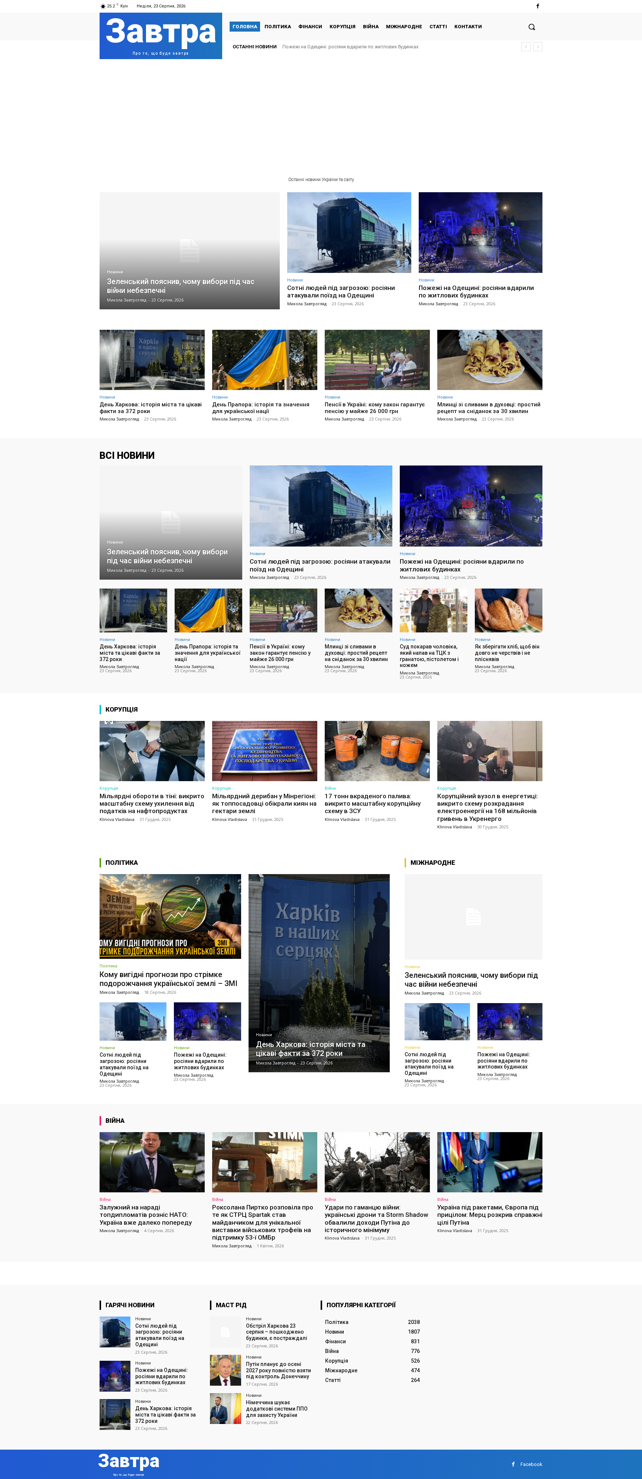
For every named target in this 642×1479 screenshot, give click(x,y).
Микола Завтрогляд (307, 303)
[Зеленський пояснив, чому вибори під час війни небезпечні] (190, 250)
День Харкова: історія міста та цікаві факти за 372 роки (345, 46)
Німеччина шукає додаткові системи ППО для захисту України (277, 1408)
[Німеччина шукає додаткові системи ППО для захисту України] (225, 1408)
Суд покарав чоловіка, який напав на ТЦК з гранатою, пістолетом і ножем (429, 656)
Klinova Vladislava (117, 819)
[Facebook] (537, 6)
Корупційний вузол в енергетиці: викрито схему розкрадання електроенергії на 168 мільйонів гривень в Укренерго (487, 807)
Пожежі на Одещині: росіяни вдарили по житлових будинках (476, 291)
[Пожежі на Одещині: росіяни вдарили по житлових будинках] (481, 232)
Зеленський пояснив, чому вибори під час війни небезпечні (471, 980)
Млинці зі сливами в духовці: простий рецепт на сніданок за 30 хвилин (489, 408)
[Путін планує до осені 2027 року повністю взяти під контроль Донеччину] (225, 1370)
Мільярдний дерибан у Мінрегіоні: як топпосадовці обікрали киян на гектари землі (264, 803)
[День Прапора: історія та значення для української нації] (264, 360)
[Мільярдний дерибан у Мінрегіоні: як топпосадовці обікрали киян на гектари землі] (264, 751)
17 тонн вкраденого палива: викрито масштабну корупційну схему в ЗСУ (373, 803)
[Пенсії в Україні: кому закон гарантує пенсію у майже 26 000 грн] (377, 360)
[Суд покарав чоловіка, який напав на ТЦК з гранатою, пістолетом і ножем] (433, 610)
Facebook (531, 1464)
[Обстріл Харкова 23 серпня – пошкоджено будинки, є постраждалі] (225, 1332)
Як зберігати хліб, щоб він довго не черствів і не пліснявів (507, 653)
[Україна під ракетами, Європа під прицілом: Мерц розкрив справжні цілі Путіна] (489, 1162)
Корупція (109, 788)
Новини (115, 272)
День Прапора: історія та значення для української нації (260, 408)
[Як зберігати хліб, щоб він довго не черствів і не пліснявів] (508, 610)
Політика (108, 966)
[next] (537, 46)
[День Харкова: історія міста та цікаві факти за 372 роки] (152, 360)
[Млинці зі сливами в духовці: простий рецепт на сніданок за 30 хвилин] (489, 360)
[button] (531, 27)
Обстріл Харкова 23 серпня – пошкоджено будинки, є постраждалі (276, 1332)
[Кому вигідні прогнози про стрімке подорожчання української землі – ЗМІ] (170, 916)
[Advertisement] (321, 115)
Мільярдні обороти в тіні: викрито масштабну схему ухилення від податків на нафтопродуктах (152, 803)
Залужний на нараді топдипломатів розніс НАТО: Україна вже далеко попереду (146, 1215)
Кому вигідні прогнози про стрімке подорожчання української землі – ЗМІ (168, 979)
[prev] (526, 46)
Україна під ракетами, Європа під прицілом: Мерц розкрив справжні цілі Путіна (489, 1215)
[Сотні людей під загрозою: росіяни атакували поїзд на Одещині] (349, 232)
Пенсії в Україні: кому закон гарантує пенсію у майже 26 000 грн (375, 408)
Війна (330, 788)
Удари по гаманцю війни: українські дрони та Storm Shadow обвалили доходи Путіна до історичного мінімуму (376, 1219)
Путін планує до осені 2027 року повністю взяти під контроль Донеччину (278, 1370)
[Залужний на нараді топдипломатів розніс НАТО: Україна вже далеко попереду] (152, 1162)
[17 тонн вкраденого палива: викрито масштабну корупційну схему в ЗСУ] (377, 751)
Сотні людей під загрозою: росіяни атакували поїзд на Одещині (341, 291)
